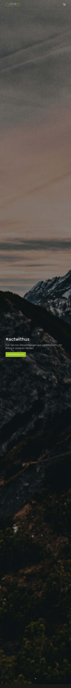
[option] (35, 342)
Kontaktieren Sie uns (15, 354)
